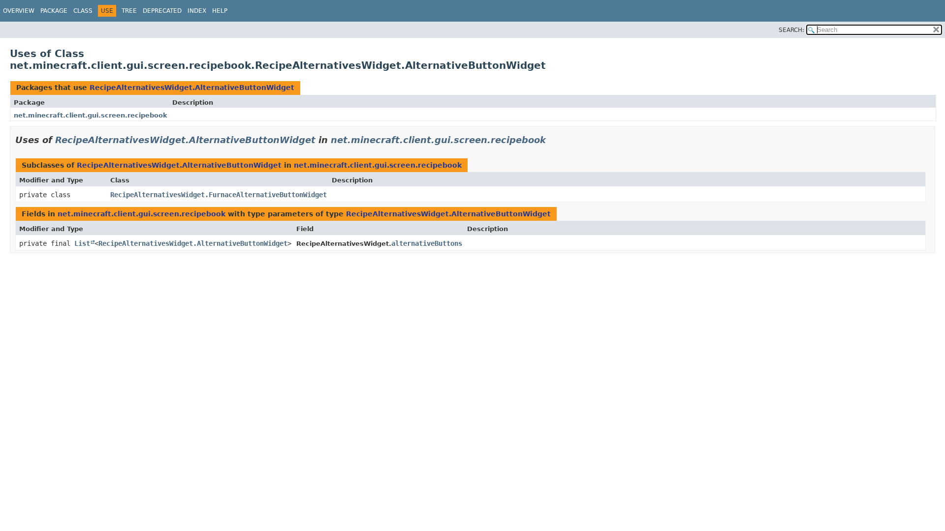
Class (83, 10)
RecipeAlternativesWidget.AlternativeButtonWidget (192, 87)
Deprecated (162, 10)
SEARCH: (791, 30)
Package (53, 10)
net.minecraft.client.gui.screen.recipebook (90, 115)
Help (219, 10)
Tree (129, 10)
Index (197, 10)
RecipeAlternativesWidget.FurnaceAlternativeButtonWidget (218, 195)
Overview (18, 10)
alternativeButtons (426, 243)
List (82, 243)
